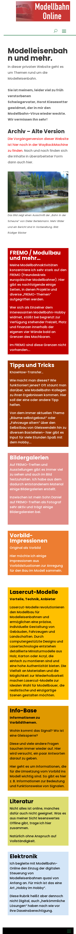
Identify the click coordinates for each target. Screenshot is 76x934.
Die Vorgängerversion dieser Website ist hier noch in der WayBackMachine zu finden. (38, 144)
